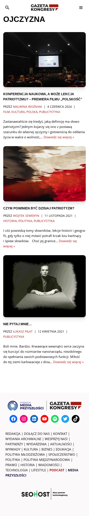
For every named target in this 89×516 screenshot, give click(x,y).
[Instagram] (24, 419)
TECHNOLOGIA (16, 470)
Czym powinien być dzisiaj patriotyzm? (38, 208)
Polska (32, 112)
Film (6, 112)
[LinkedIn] (34, 419)
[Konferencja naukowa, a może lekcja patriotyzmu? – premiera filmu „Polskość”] (44, 59)
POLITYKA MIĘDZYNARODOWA (47, 459)
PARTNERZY (14, 444)
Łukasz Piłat (23, 331)
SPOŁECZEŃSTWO (61, 454)
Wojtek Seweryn (26, 216)
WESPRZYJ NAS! (56, 439)
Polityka (25, 221)
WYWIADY (12, 449)
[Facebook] (13, 419)
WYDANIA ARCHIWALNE (23, 439)
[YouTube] (44, 419)
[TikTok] (75, 419)
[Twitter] (65, 419)
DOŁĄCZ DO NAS (37, 433)
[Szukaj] (7, 8)
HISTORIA (28, 465)
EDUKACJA (63, 449)
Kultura (18, 112)
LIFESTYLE (38, 470)
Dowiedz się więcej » (59, 137)
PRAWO (11, 465)
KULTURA (31, 449)
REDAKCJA (13, 433)
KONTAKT (60, 433)
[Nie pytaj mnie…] (44, 286)
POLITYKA (12, 459)
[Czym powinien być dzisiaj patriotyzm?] (44, 173)
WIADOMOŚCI (48, 465)
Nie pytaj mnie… (17, 324)
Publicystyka (49, 112)
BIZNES (46, 449)
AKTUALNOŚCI (61, 444)
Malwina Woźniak (27, 107)
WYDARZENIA (36, 444)
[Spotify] (55, 419)
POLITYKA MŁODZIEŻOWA (25, 454)
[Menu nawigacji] (81, 7)
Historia (10, 221)
